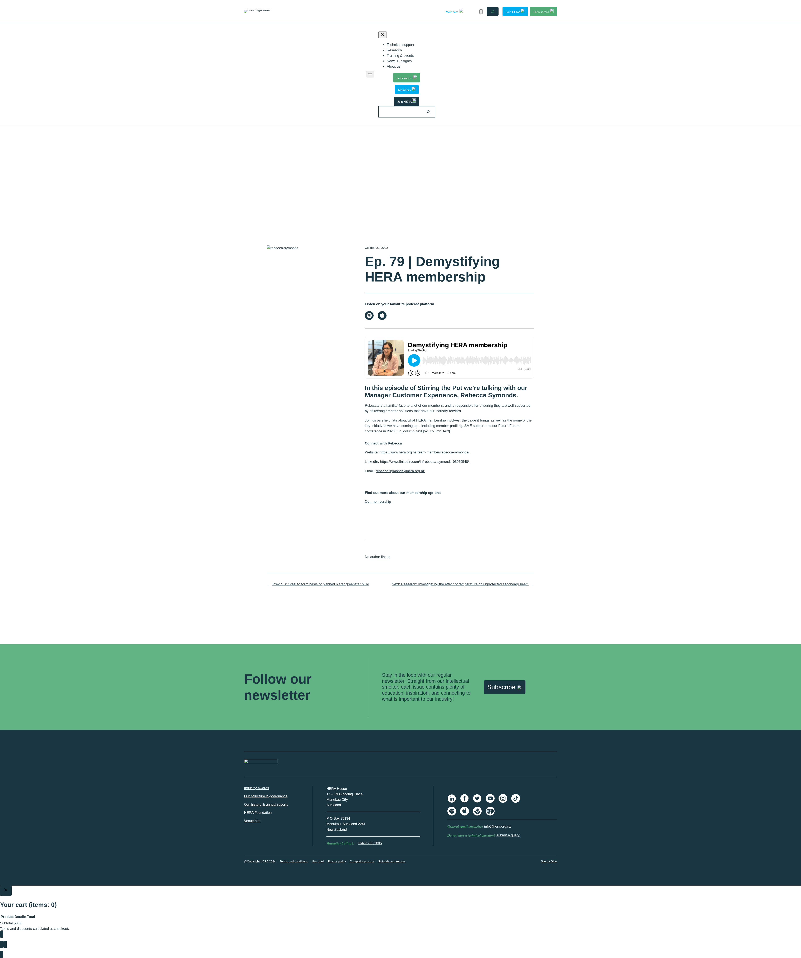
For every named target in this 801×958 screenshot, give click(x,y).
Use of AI (318, 861)
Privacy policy (337, 861)
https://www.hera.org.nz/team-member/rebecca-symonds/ (424, 452)
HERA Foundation (258, 813)
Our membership (378, 502)
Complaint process (362, 861)
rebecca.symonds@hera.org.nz (400, 471)
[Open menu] (370, 74)
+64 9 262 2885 (370, 843)
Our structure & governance (265, 796)
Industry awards (256, 788)
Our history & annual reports (266, 805)
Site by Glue (549, 861)
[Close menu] (382, 35)
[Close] (6, 891)
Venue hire (252, 821)
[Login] (473, 11)
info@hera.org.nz (497, 826)
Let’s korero (541, 12)
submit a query (508, 835)
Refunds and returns (392, 861)
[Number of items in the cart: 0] (481, 11)
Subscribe (502, 687)
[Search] (428, 111)
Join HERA (513, 12)
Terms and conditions (294, 861)
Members (452, 12)
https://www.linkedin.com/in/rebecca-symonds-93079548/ (424, 462)
